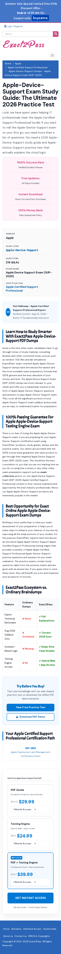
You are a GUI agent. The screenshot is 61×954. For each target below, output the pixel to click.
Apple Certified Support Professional (27, 67)
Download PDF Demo (32, 716)
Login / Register (14, 26)
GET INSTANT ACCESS (30, 898)
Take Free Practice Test (30, 707)
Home (8, 63)
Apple (18, 63)
